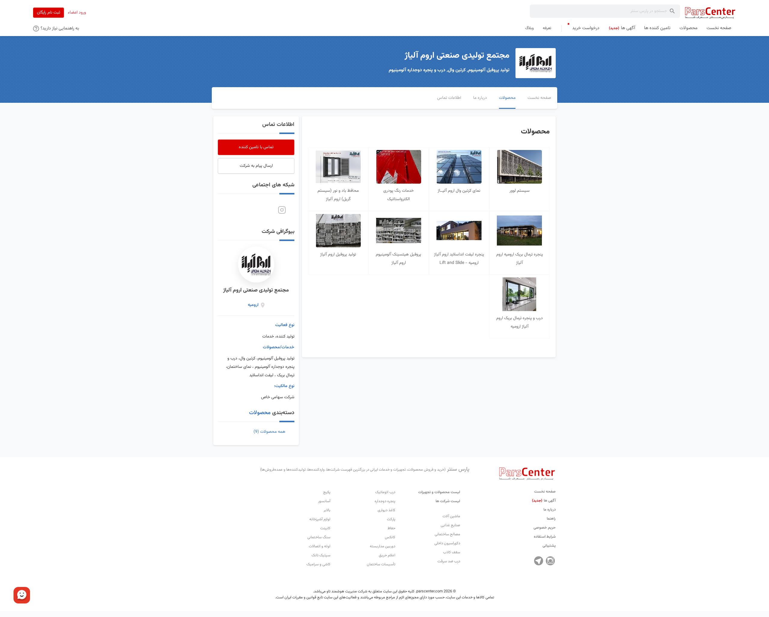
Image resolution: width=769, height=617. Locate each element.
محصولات (260, 413)
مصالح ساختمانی (447, 534)
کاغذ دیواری (386, 510)
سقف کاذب (451, 552)
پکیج (326, 492)
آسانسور (324, 501)
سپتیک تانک (321, 555)
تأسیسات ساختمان (381, 564)
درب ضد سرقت (448, 561)
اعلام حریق (387, 555)
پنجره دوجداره (385, 501)
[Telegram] (538, 560)
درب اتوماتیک (385, 492)
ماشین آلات (451, 516)
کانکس (390, 537)
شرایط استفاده (545, 537)
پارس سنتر (365, 469)
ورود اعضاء (77, 12)
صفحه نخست (545, 492)
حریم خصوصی (544, 528)
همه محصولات (269, 432)
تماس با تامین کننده (256, 147)
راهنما (551, 519)
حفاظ (391, 528)
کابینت (325, 528)
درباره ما (549, 510)
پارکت (391, 519)
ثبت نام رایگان (48, 12)
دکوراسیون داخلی (447, 543)
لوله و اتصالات (319, 546)
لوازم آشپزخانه (319, 519)
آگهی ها (544, 501)
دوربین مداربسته (382, 546)
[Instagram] (550, 560)
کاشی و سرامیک (318, 564)
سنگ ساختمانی (318, 537)
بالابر (327, 510)
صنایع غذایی (450, 525)
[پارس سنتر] (710, 13)
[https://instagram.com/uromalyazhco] (282, 210)
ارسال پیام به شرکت (256, 166)
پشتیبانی (549, 546)
